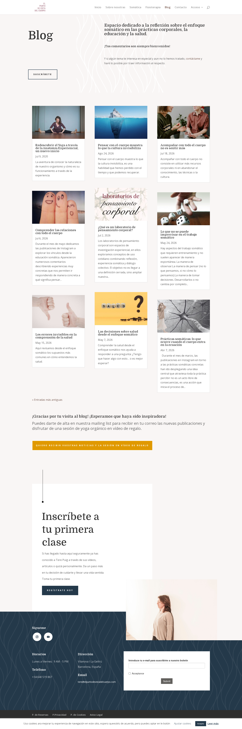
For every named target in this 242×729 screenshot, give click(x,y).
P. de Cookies (78, 714)
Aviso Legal (96, 714)
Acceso (195, 7)
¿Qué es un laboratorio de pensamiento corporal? (116, 229)
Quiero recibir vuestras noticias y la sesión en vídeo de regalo (92, 445)
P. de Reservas (40, 714)
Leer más (213, 723)
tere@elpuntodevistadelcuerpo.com (97, 681)
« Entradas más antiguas (47, 400)
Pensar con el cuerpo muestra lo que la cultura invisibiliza (120, 147)
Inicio (98, 7)
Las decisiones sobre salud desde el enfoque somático (118, 333)
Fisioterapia (153, 7)
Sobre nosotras (115, 7)
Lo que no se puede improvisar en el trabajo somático (179, 234)
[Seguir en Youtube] (48, 637)
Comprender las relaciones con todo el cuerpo (55, 232)
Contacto (181, 7)
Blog (167, 7)
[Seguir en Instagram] (37, 637)
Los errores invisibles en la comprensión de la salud (56, 336)
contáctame (193, 58)
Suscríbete (42, 74)
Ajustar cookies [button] (182, 723)
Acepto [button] (200, 723)
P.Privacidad (59, 714)
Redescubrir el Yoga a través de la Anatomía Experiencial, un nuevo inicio (56, 148)
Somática (135, 7)
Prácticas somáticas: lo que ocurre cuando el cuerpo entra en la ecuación (183, 342)
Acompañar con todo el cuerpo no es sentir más (183, 147)
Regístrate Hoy (60, 590)
